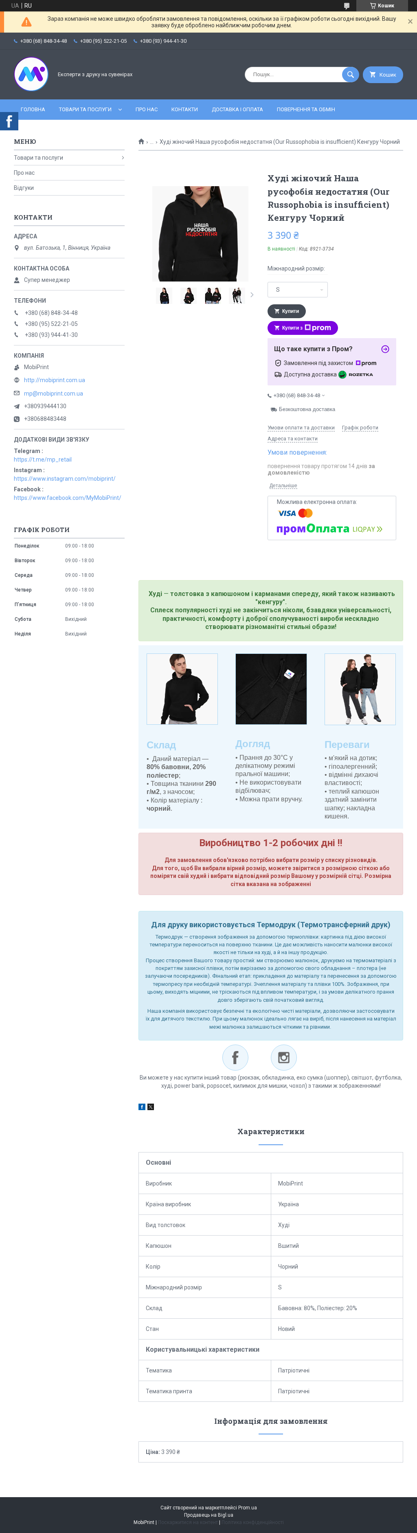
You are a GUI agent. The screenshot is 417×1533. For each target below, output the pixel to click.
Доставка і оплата (237, 109)
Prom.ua (247, 1508)
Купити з (292, 328)
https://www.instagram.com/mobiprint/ (65, 478)
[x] (150, 1108)
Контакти (184, 109)
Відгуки (24, 188)
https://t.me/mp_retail (43, 459)
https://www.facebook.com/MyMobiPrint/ (67, 498)
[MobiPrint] (31, 89)
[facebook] (141, 1108)
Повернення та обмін (306, 109)
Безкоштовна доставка (307, 409)
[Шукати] (350, 74)
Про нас (147, 109)
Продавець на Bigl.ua (208, 1515)
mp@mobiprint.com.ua (53, 393)
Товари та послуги (85, 109)
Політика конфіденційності (253, 1522)
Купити (290, 311)
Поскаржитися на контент (188, 1522)
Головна (33, 109)
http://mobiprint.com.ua (54, 380)
